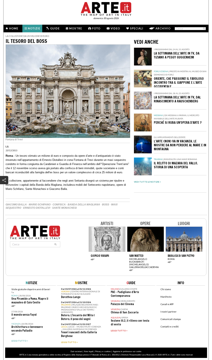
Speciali (136, 28)
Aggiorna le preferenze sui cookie (127, 351)
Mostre (75, 28)
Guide (55, 28)
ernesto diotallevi (36, 207)
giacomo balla (16, 204)
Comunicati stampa (170, 319)
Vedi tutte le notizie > (147, 182)
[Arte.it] (106, 8)
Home (13, 28)
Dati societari (76, 351)
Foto (96, 28)
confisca (59, 204)
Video (115, 28)
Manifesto (165, 296)
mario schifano (40, 204)
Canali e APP (166, 304)
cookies (107, 351)
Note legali (88, 351)
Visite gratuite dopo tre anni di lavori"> (30, 296)
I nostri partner (168, 311)
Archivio (163, 28)
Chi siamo (165, 289)
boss (105, 204)
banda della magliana (84, 204)
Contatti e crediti (169, 326)
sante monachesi (64, 207)
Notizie (34, 28)
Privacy (98, 351)
